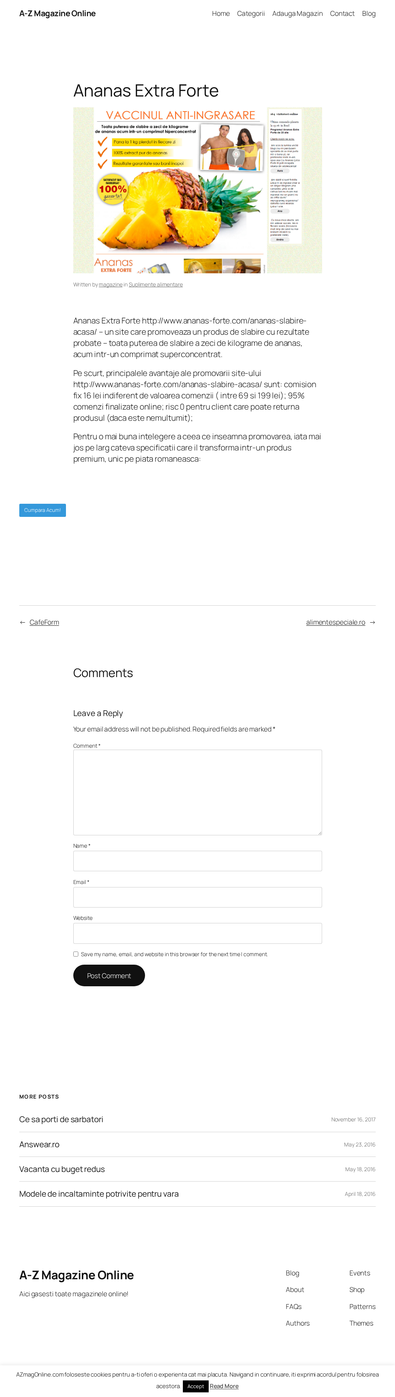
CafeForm (44, 622)
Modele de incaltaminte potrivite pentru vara (99, 1193)
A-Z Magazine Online (57, 13)
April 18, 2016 (360, 1193)
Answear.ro (39, 1144)
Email (81, 882)
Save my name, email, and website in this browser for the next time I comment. (174, 954)
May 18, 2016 (360, 1169)
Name (82, 845)
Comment (87, 745)
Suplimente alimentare (156, 284)
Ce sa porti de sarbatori (61, 1119)
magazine (110, 284)
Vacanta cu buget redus (62, 1169)
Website (83, 917)
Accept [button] (195, 1386)
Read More (224, 1386)
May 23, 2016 (360, 1144)
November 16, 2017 (353, 1119)
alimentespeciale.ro (335, 622)
